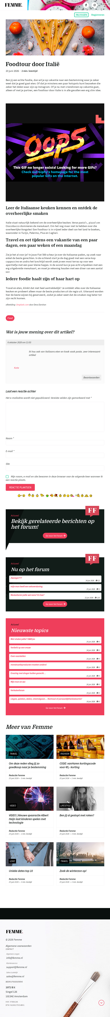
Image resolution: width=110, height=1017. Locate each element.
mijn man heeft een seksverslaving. (55, 587)
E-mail (10, 451)
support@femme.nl (16, 967)
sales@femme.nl (15, 976)
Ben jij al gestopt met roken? (77, 815)
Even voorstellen (55, 657)
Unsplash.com (22, 304)
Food (10, 318)
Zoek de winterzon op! (73, 871)
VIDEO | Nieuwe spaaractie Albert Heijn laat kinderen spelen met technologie (28, 818)
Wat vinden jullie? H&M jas (55, 640)
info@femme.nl (14, 957)
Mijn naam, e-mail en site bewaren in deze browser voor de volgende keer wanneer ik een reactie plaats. (54, 478)
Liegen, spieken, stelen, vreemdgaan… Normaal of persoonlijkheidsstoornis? (55, 699)
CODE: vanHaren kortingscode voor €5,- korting (78, 765)
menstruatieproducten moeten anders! (55, 665)
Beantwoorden (92, 377)
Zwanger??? (55, 579)
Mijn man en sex (55, 682)
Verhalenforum (55, 691)
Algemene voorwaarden (19, 945)
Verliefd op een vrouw (55, 648)
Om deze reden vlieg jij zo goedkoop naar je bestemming (27, 765)
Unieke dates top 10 (21, 871)
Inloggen (81, 14)
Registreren (97, 14)
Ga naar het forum (54, 535)
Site (8, 463)
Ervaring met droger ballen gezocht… (55, 674)
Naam (10, 438)
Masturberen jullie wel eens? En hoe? (55, 596)
